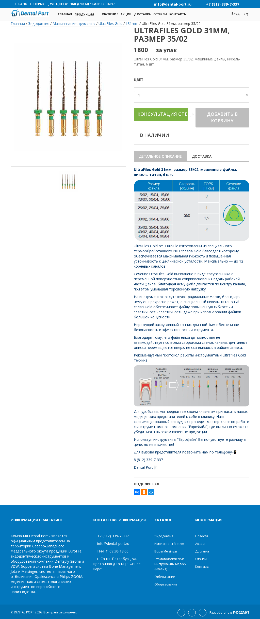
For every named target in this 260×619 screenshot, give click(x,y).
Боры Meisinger (165, 551)
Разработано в (221, 612)
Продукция (84, 14)
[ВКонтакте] (137, 492)
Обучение (110, 14)
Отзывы (160, 14)
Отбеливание (164, 577)
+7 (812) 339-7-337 (113, 535)
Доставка (142, 14)
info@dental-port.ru (113, 543)
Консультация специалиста (162, 114)
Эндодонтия (163, 536)
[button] (244, 14)
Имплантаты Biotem (169, 544)
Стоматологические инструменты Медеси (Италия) (170, 564)
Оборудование (165, 584)
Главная (65, 14)
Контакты (178, 14)
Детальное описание (160, 156)
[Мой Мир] (151, 492)
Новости (201, 536)
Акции (126, 14)
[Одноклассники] (144, 492)
